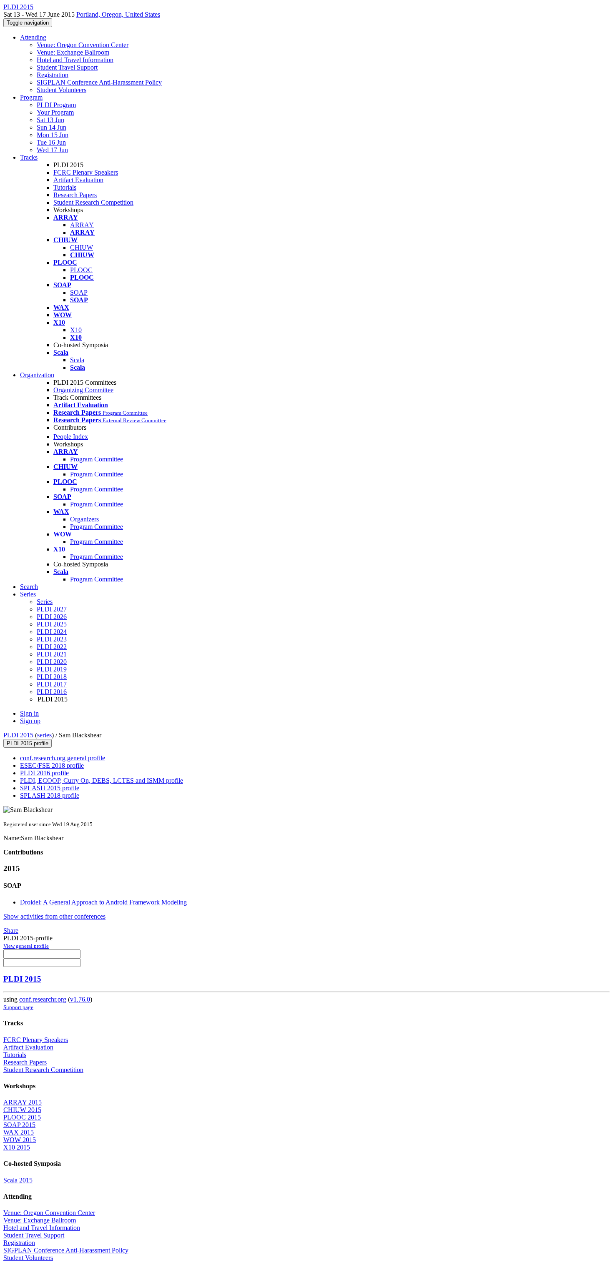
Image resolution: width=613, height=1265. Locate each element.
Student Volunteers (61, 89)
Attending (33, 37)
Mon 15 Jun (52, 134)
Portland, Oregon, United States (118, 14)
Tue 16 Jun (51, 142)
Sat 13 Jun (50, 119)
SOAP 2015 (19, 1124)
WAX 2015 (18, 1132)
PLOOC (81, 269)
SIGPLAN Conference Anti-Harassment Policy (99, 82)
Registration (52, 74)
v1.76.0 (80, 999)
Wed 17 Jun (52, 149)
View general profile (26, 946)
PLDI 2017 (52, 684)
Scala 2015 (18, 1180)
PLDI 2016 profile (44, 773)
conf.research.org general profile (62, 758)
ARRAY (82, 224)
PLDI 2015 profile (27, 743)
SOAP (79, 292)
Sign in (29, 713)
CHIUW (81, 247)
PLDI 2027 (52, 609)
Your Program (55, 112)
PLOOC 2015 (22, 1117)
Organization (37, 374)
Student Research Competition (93, 202)
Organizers (84, 519)
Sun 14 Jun (51, 127)
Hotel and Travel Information (75, 59)
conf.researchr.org (42, 999)
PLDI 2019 (52, 669)
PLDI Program (56, 104)
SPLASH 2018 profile (49, 795)
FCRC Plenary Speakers (85, 172)
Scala (77, 359)
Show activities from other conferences (54, 916)
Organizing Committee (83, 389)
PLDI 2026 (52, 616)
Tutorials (64, 187)
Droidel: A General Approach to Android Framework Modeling (103, 902)
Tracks (29, 157)
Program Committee (96, 459)
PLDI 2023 (52, 639)
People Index (70, 436)
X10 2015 (16, 1147)
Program (31, 97)
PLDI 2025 (52, 624)
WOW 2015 (19, 1139)
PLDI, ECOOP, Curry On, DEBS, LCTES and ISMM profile (101, 780)
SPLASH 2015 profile (49, 788)
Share (10, 930)
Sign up (30, 720)
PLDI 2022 (52, 646)
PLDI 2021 (52, 654)
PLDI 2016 (52, 691)
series (44, 735)
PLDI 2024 (52, 631)
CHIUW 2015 (22, 1109)
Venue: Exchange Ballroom (73, 52)
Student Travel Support (67, 67)
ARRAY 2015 (22, 1102)
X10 (76, 329)
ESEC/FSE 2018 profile (52, 765)
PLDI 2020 (52, 661)
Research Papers (75, 194)
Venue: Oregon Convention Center (82, 44)
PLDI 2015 (18, 735)
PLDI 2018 (52, 676)
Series (45, 601)
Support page (18, 1007)
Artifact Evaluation (78, 179)
